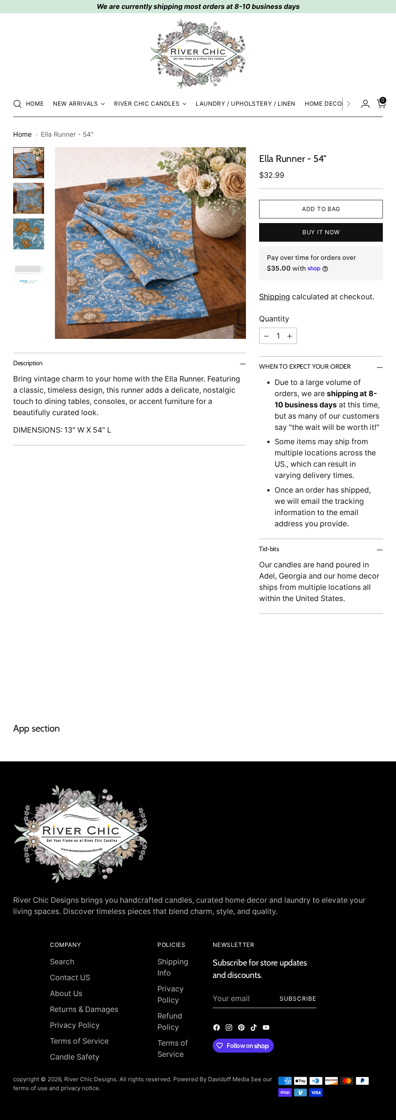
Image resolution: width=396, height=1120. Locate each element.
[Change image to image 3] (28, 233)
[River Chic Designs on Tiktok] (254, 1028)
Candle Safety (74, 1057)
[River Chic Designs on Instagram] (229, 1028)
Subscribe (298, 998)
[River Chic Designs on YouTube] (266, 1028)
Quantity (274, 318)
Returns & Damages (84, 1009)
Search (62, 961)
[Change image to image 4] (28, 269)
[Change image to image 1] (28, 162)
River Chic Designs (90, 1079)
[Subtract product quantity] (266, 336)
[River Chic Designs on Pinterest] (242, 1028)
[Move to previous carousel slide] (358, 681)
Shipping (274, 296)
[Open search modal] (17, 104)
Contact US (70, 977)
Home (22, 134)
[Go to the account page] (362, 104)
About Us (66, 993)
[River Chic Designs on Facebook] (217, 1028)
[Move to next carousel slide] (376, 680)
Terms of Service (79, 1041)
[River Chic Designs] (198, 54)
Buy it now (321, 232)
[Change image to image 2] (28, 198)
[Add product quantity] (290, 336)
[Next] (348, 104)
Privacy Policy (75, 1025)
